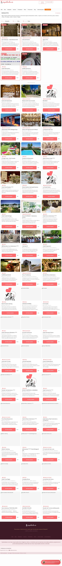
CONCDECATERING (26, 303)
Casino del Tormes (6, 361)
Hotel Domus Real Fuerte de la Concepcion (50, 419)
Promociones (30, 9)
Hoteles (4, 66)
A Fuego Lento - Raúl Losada (8, 158)
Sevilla (29, 509)
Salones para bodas (27, 98)
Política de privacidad (15, 553)
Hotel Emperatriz (47, 246)
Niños (25, 9)
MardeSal (45, 100)
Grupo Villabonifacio (48, 361)
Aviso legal (9, 553)
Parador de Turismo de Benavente (51, 508)
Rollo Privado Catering (7, 303)
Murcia (53, 102)
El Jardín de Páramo (27, 332)
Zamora (6, 131)
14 (38, 77)
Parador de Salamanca (27, 158)
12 (59, 399)
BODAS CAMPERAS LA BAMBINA (30, 390)
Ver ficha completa (8, 48)
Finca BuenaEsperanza (7, 419)
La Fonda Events (47, 187)
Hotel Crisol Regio (6, 479)
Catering (25, 66)
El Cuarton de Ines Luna (48, 449)
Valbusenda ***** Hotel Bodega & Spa (30, 449)
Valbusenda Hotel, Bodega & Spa (9, 129)
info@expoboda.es (13, 550)
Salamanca (10, 41)
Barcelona (54, 188)
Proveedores (20, 9)
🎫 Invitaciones (47, 9)
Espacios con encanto (27, 37)
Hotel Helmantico (6, 68)
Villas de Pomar (26, 39)
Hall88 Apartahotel (6, 275)
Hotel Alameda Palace (48, 332)
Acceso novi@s (40, 536)
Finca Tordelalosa (26, 275)
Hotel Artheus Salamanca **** (29, 419)
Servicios (14, 9)
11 (38, 284)
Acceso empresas (47, 536)
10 (18, 341)
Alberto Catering (6, 449)
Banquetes (9, 9)
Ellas (1, 9)
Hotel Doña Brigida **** (7, 187)
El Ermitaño (45, 303)
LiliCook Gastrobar (26, 361)
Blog (35, 9)
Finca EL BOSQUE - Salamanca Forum (29, 216)
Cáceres (34, 480)
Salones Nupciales (40, 9)
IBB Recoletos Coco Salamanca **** (10, 246)
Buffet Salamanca (26, 68)
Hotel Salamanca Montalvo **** (9, 332)
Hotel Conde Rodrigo (7, 216)
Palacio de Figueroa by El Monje (30, 129)
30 (18, 77)
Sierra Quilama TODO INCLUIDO (9, 508)
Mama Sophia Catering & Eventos (30, 187)
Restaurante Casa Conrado (28, 100)
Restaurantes (5, 37)
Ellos (5, 9)
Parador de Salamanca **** (8, 390)
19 (18, 399)
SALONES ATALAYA (26, 508)
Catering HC (25, 246)
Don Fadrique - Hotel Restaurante (10, 39)
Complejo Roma (26, 479)
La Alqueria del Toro (48, 129)
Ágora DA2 (45, 39)
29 (18, 370)
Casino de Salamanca (7, 100)
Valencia (28, 391)
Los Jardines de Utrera (48, 479)
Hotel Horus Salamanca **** (50, 216)
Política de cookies (23, 553)
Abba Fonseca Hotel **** (49, 158)
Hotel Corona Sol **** (48, 390)
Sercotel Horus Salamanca (49, 275)
